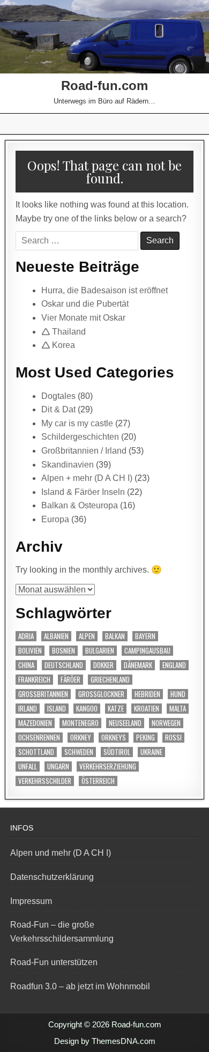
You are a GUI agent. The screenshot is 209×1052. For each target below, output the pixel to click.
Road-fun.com (104, 85)
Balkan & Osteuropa (79, 505)
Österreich (98, 781)
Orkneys (113, 737)
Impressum (31, 901)
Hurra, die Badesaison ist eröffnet (104, 290)
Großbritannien (43, 694)
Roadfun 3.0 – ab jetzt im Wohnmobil (80, 986)
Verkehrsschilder (44, 781)
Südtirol (116, 752)
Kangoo (87, 708)
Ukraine (151, 752)
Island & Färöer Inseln (83, 492)
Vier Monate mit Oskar (83, 317)
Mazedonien (35, 723)
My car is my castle (77, 423)
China (26, 665)
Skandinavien (67, 464)
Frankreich (34, 680)
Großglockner (101, 694)
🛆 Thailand (63, 331)
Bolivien (30, 651)
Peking (145, 737)
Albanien (56, 636)
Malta (177, 708)
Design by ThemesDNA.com (104, 1041)
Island (56, 708)
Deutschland (63, 665)
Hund (177, 694)
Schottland (36, 752)
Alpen (87, 636)
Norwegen (166, 723)
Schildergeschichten (80, 436)
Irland (27, 708)
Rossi (173, 737)
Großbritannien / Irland (83, 450)
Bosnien (63, 651)
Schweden (78, 752)
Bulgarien (99, 651)
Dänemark (138, 665)
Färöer (70, 680)
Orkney (80, 737)
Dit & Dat (58, 409)
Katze (116, 708)
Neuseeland (125, 723)
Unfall (27, 766)
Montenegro (80, 723)
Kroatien (146, 708)
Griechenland (110, 680)
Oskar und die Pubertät (85, 303)
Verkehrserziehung (107, 766)
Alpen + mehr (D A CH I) (86, 478)
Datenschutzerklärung (52, 876)
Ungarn (58, 766)
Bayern (145, 636)
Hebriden (147, 694)
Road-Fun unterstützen (54, 962)
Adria (26, 636)
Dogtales (58, 396)
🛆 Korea (58, 345)
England (174, 665)
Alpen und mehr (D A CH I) (60, 852)
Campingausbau (147, 651)
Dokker (103, 665)
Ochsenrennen (39, 737)
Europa (55, 519)
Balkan (115, 636)
